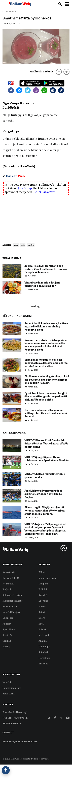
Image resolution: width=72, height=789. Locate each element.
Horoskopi (44, 657)
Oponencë (8, 617)
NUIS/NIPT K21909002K (15, 717)
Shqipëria (43, 583)
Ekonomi (43, 600)
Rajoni (42, 612)
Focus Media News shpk (15, 712)
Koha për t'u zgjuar (12, 595)
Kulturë (42, 629)
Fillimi (5, 11)
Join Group (25, 188)
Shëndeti (43, 652)
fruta (16, 245)
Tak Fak (7, 640)
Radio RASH (9, 693)
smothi (31, 245)
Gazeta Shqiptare (12, 687)
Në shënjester (10, 606)
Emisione (43, 663)
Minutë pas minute (48, 577)
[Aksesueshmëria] (6, 770)
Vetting (6, 646)
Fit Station (8, 583)
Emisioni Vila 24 (11, 577)
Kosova (42, 606)
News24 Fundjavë (11, 612)
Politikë (43, 589)
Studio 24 (7, 635)
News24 (7, 682)
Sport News (9, 629)
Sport (42, 617)
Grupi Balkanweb (44, 192)
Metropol (44, 635)
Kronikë (43, 595)
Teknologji (44, 646)
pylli (23, 245)
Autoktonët (9, 572)
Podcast (7, 623)
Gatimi (13, 11)
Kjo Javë (7, 589)
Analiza (43, 640)
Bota (41, 623)
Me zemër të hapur (12, 600)
